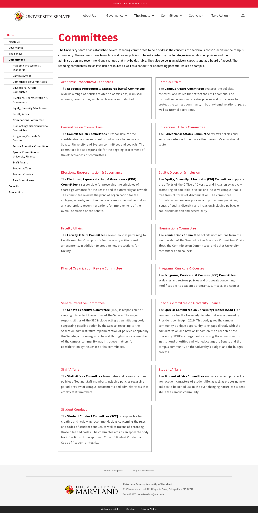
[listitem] (28, 35)
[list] (28, 113)
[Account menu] (243, 15)
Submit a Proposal (113, 470)
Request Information (143, 470)
